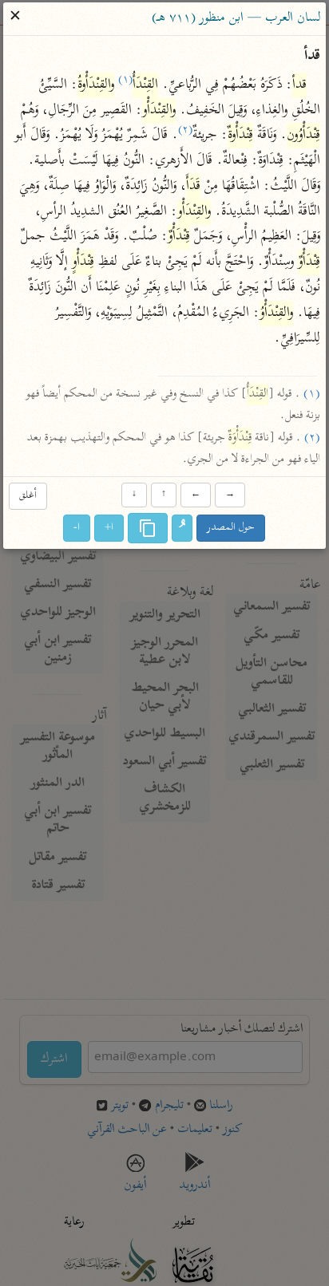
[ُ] (182, 528)
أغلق (28, 496)
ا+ (109, 528)
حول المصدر (232, 528)
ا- (77, 528)
